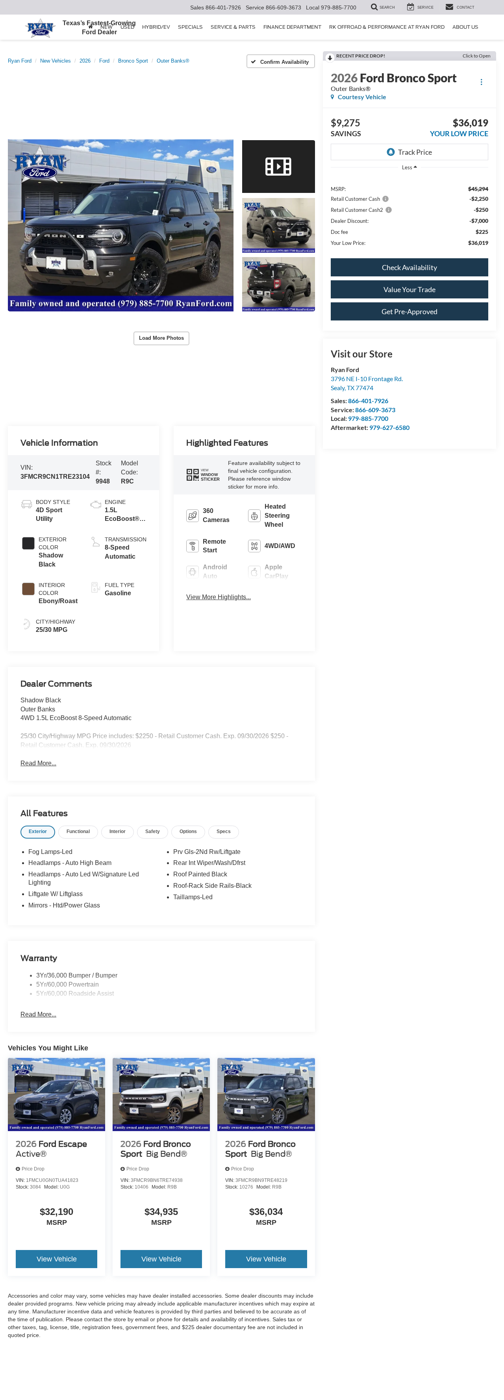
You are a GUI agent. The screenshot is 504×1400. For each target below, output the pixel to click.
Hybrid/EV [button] (156, 27)
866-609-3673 (375, 409)
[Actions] (481, 82)
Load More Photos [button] (161, 338)
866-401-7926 (368, 400)
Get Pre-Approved (409, 311)
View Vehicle (57, 1259)
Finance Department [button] (292, 27)
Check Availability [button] (409, 267)
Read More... (38, 763)
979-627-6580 (389, 427)
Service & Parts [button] (233, 27)
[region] (409, 215)
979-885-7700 (368, 418)
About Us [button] (465, 27)
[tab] (37, 832)
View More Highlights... (218, 597)
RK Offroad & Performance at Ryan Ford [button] (387, 27)
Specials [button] (190, 27)
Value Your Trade (409, 289)
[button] (120, 225)
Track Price (415, 152)
